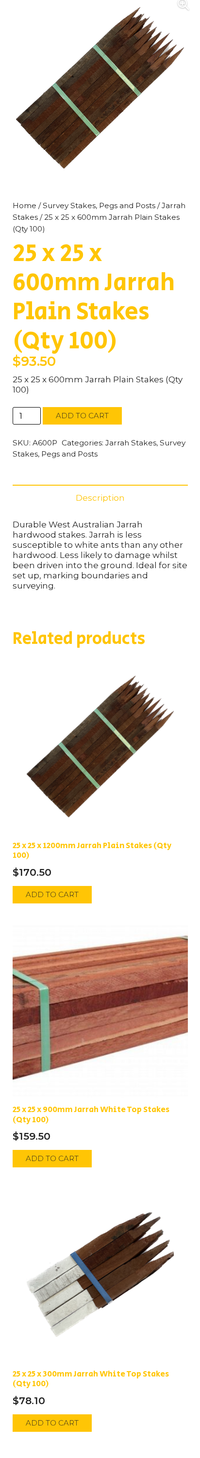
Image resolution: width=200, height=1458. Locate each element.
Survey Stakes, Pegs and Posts (99, 205)
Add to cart (82, 415)
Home (24, 205)
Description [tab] (100, 498)
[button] (52, 894)
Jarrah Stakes (130, 442)
